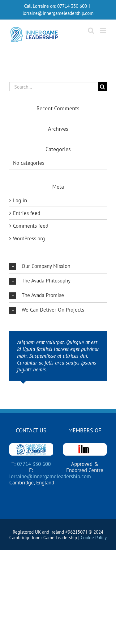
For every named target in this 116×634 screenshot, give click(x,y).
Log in (20, 200)
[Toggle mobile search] (91, 30)
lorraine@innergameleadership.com (58, 13)
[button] (58, 266)
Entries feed (26, 213)
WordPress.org (29, 238)
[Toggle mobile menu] (103, 30)
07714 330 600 (72, 6)
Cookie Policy (94, 537)
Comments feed (30, 225)
